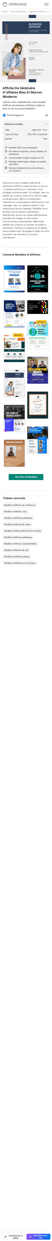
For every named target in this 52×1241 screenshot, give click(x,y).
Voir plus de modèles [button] (26, 477)
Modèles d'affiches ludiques (16, 556)
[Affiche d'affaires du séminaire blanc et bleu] (14, 313)
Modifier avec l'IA (41, 1236)
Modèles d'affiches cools (15, 511)
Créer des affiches (18, 12)
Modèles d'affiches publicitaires (18, 518)
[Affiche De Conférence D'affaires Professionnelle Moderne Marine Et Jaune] (37, 370)
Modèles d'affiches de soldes (17, 524)
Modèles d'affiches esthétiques (18, 537)
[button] (13, 1237)
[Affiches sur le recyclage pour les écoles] (37, 335)
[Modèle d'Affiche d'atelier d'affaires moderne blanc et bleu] (14, 278)
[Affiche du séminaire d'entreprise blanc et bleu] (14, 418)
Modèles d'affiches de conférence (19, 505)
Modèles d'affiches (37, 12)
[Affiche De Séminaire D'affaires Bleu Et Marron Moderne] (14, 383)
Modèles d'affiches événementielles (20, 544)
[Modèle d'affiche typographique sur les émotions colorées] (37, 307)
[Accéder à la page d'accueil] (15, 4)
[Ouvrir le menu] (46, 4)
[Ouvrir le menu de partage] (46, 115)
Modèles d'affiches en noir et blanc (20, 563)
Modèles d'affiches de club (16, 550)
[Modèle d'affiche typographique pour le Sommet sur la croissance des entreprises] (37, 278)
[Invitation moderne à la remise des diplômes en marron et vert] (37, 405)
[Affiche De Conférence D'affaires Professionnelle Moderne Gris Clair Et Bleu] (37, 440)
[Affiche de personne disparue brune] (14, 453)
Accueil (4, 12)
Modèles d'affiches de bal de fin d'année (22, 531)
